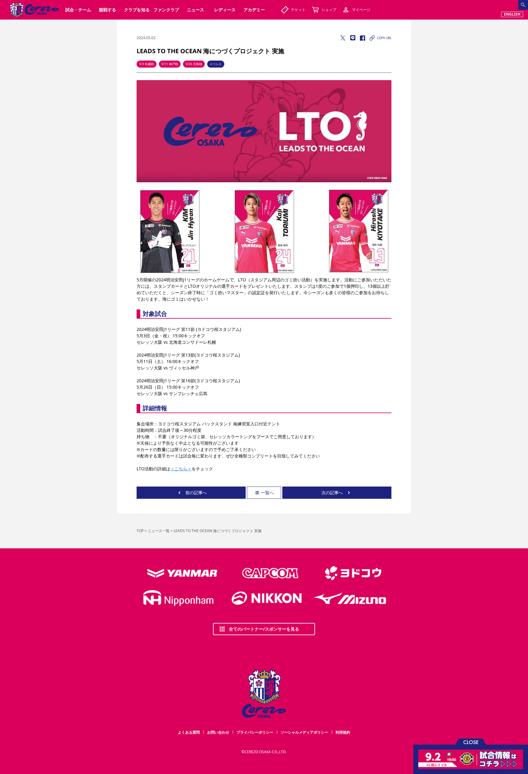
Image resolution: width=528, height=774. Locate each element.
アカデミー (254, 10)
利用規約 (343, 732)
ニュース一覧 (159, 530)
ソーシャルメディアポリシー (304, 732)
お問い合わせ (218, 732)
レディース (225, 10)
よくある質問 (189, 732)
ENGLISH (512, 14)
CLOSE (471, 742)
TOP (140, 530)
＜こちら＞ (181, 469)
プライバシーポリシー (255, 732)
